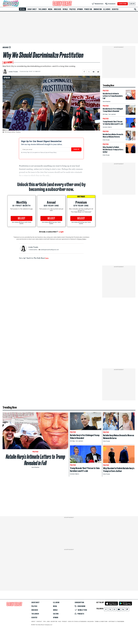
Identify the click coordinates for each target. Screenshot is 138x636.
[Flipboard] (127, 610)
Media (50, 9)
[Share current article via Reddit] (98, 72)
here (46, 258)
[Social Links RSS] (123, 610)
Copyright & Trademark (116, 621)
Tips (44, 621)
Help (59, 621)
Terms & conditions (100, 621)
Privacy (64, 621)
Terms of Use (44, 152)
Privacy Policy (53, 152)
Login (61, 232)
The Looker (42, 9)
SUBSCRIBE (122, 4)
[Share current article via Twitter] (89, 72)
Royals (65, 9)
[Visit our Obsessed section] (18, 3)
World (55, 610)
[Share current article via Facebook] (84, 72)
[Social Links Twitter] (110, 610)
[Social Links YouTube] (119, 610)
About (33, 621)
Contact (39, 621)
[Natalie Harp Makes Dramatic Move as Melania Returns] (130, 140)
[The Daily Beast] (62, 3)
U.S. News (106, 9)
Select (21, 218)
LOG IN (132, 4)
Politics (72, 9)
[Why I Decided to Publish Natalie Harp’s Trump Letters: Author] (130, 152)
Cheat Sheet (32, 9)
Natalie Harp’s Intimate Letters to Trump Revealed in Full (35, 459)
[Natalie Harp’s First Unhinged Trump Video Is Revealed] (130, 114)
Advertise (54, 621)
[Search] (135, 9)
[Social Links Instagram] (114, 610)
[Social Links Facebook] (106, 610)
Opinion (80, 9)
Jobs (48, 621)
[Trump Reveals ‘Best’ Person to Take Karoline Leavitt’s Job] (130, 127)
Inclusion (90, 621)
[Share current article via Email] (93, 72)
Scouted (115, 9)
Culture (56, 614)
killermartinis (33, 249)
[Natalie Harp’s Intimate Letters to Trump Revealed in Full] (130, 99)
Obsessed (57, 9)
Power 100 (88, 9)
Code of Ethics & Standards (77, 621)
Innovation (98, 9)
